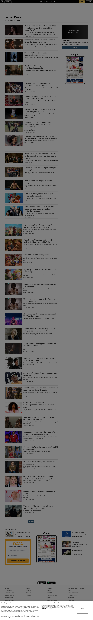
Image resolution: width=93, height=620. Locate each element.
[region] (46, 610)
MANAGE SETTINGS (82, 612)
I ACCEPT (82, 608)
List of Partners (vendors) (46, 608)
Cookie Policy (6, 612)
